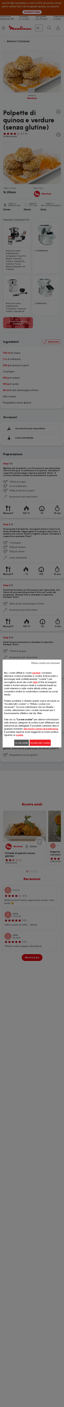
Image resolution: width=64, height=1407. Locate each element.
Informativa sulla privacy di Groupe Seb (32, 760)
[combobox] (18, 690)
